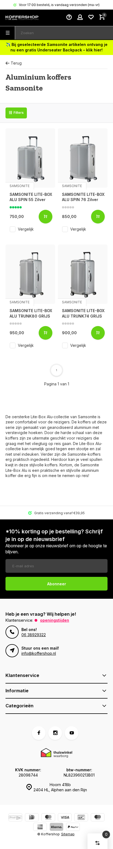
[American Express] (40, 827)
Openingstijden (54, 620)
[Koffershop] (21, 18)
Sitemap (68, 834)
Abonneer (56, 583)
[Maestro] (97, 818)
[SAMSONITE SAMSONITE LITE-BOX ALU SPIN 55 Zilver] (30, 158)
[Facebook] (39, 733)
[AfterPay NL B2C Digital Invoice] (15, 818)
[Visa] (65, 818)
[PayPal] (73, 827)
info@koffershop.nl (38, 653)
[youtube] (71, 733)
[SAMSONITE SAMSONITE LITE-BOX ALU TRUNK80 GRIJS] (30, 274)
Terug (16, 63)
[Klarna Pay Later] (56, 827)
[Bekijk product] (45, 216)
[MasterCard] (48, 818)
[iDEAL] (32, 818)
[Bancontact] (81, 818)
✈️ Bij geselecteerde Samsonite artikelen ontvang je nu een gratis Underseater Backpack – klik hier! (57, 47)
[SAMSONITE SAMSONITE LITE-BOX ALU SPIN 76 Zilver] (83, 158)
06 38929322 (33, 634)
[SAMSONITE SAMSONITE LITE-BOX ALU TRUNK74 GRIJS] (83, 274)
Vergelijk (26, 229)
